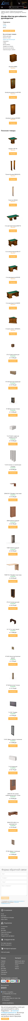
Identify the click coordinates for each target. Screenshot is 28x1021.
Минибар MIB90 (13, 66)
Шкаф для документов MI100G (13, 92)
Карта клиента (5, 934)
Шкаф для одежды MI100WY (13, 118)
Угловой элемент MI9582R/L (13, 329)
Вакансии (3, 915)
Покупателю (8, 923)
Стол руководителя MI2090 (13, 303)
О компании (8, 910)
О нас (2, 914)
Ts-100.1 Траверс (12, 712)
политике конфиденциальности (10, 1011)
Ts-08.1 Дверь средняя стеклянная (13, 739)
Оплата (3, 928)
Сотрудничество (9, 939)
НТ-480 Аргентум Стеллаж (13, 409)
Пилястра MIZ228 (12, 200)
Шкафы (4, 25)
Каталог (3, 963)
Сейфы (4, 43)
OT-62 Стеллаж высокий (13, 602)
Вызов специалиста (6, 945)
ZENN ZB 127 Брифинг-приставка (13, 493)
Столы (4, 24)
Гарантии (3, 970)
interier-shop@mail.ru (8, 1003)
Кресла (17, 968)
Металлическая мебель (8, 48)
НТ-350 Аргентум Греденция (13, 381)
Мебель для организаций (9, 39)
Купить (13, 71)
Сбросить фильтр (9, 30)
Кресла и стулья (7, 37)
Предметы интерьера (8, 46)
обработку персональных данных (16, 901)
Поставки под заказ (6, 943)
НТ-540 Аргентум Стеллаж (13, 685)
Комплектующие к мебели (9, 49)
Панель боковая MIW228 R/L (13, 174)
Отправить (5, 898)
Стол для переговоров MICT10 (13, 226)
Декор (4, 27)
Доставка (3, 930)
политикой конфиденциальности (10, 903)
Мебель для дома (7, 36)
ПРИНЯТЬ (5, 1018)
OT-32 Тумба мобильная (13, 354)
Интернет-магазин (10, 948)
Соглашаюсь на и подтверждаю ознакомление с (12, 902)
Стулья (17, 966)
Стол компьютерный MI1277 (12, 251)
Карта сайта (4, 919)
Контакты (3, 974)
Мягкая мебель (6, 44)
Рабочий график (5, 952)
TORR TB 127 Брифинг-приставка (13, 575)
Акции (2, 965)
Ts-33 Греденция (13, 766)
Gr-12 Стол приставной (13, 629)
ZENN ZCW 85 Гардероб (13, 520)
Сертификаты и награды (7, 917)
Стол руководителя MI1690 (13, 277)
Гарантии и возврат (6, 932)
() (26, 7)
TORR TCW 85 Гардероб (13, 548)
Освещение (5, 41)
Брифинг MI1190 (13, 148)
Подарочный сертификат (7, 936)
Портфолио (4, 972)
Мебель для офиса (20, 961)
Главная (3, 961)
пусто (24, 2)
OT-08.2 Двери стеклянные (13, 851)
